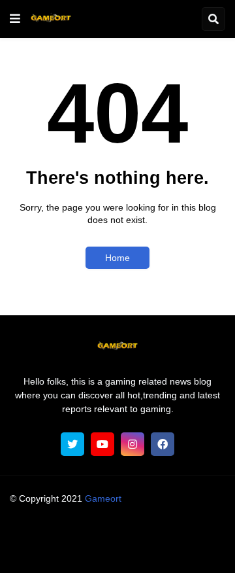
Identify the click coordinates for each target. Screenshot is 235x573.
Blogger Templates (142, 511)
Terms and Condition (115, 534)
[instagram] (132, 444)
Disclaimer (192, 534)
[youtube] (102, 444)
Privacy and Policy (64, 550)
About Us (40, 534)
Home (117, 257)
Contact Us (138, 550)
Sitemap (191, 550)
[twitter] (72, 444)
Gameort (103, 498)
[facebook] (162, 444)
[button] (15, 19)
